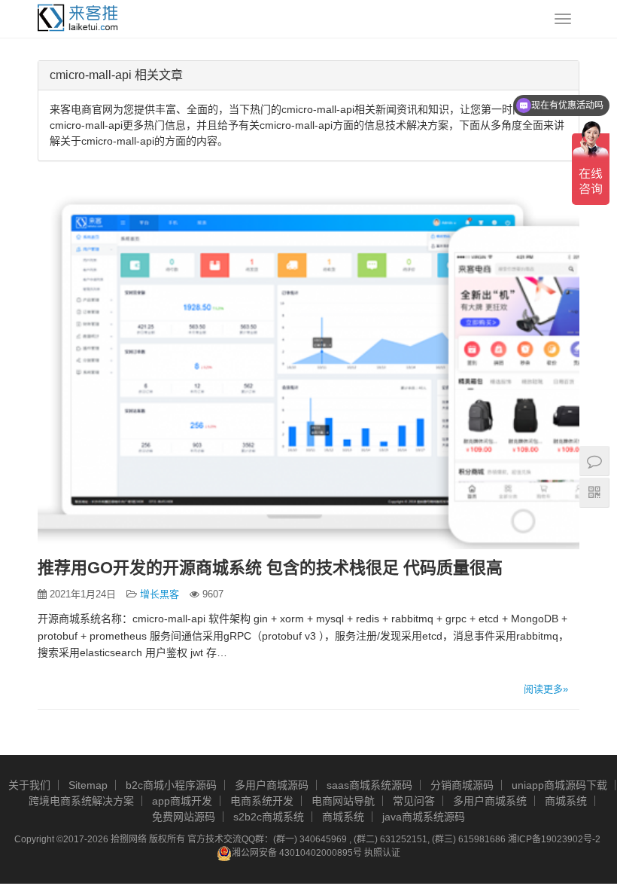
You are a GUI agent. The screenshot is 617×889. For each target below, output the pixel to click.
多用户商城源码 (271, 785)
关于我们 (29, 785)
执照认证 (382, 853)
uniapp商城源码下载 (559, 785)
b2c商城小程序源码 (171, 785)
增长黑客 (159, 594)
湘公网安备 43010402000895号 (297, 853)
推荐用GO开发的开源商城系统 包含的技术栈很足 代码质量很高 (270, 567)
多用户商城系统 (490, 801)
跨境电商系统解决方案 (81, 801)
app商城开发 (182, 801)
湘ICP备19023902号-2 (554, 839)
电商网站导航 (343, 801)
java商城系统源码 (423, 817)
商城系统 (566, 801)
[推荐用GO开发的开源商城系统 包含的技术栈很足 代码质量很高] (308, 368)
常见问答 (414, 801)
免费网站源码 (183, 817)
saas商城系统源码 (369, 785)
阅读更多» (546, 689)
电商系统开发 (261, 801)
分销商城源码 (462, 785)
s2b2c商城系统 (268, 817)
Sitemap (88, 785)
